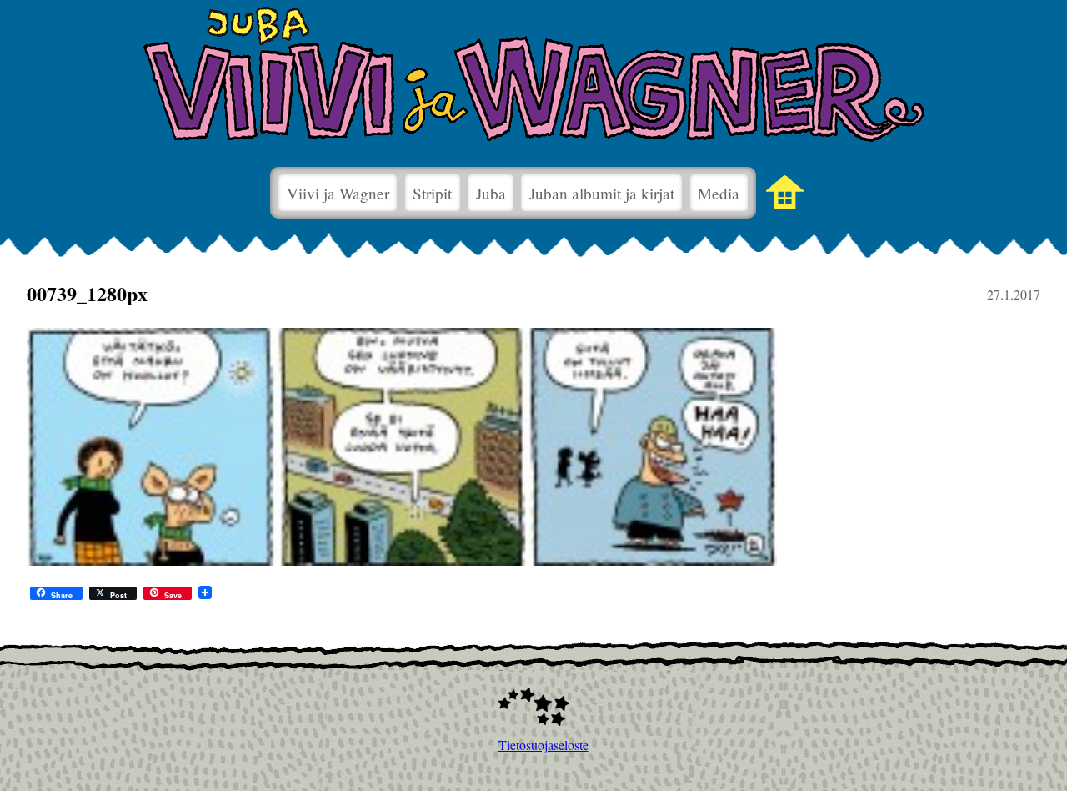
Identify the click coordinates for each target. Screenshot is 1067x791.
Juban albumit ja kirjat (601, 193)
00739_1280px (87, 293)
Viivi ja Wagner (338, 193)
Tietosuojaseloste (533, 744)
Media (718, 193)
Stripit (432, 193)
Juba (491, 193)
